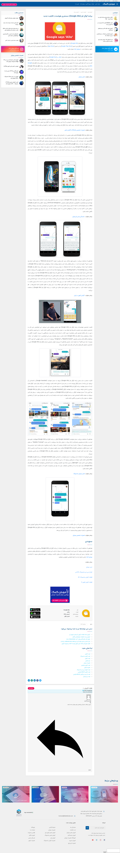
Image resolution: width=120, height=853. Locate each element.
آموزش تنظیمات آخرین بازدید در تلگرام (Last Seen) (16, 800)
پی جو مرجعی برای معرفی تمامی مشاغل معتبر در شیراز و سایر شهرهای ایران (10, 29)
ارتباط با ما (32, 830)
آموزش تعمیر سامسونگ (50, 835)
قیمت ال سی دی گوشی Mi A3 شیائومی (81, 674)
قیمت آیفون (87, 658)
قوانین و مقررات (31, 833)
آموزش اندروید (102, 1)
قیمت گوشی (87, 654)
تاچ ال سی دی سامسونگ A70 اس (83, 572)
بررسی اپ (90, 1)
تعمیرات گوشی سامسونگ (49, 841)
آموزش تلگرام (32, 835)
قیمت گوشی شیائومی (85, 665)
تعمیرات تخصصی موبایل (17, 55)
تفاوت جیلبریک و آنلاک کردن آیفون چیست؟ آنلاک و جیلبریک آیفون (76, 644)
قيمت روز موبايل (86, 676)
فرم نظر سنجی (31, 838)
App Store (51, 46)
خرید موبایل (89, 567)
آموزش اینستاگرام (72, 835)
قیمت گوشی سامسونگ (85, 656)
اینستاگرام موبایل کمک (14, 49)
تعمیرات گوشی (87, 667)
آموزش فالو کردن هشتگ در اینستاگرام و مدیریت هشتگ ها (105, 35)
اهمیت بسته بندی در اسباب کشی (11, 40)
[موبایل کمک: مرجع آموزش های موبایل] (109, 4)
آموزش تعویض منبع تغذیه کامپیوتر (11, 18)
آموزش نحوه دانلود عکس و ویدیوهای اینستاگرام (105, 29)
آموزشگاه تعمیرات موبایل (70, 838)
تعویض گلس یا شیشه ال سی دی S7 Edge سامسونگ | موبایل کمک (11, 60)
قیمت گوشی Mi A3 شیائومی (84, 672)
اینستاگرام (94, 1)
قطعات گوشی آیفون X (86, 582)
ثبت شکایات (73, 830)
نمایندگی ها (73, 827)
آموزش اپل (108, 1)
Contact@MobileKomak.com (66, 816)
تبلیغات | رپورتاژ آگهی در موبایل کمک (87, 4)
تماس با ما (77, 4)
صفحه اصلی (97, 4)
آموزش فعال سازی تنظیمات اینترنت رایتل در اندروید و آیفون (75, 799)
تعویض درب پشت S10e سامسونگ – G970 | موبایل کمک (11, 77)
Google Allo (74, 43)
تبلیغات (86, 1)
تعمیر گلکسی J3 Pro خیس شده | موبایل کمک (11, 72)
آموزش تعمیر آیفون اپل (50, 833)
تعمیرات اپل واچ (72, 843)
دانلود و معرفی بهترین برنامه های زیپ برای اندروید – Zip (105, 18)
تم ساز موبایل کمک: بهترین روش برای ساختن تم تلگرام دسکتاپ (105, 40)
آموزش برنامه (76, 12)
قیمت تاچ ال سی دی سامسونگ (83, 670)
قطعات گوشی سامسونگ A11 (85, 577)
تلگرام (98, 1)
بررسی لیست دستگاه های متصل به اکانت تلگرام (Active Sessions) (104, 799)
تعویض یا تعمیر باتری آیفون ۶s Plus (11, 66)
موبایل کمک (83, 624)
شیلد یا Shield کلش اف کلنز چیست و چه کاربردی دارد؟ (105, 23)
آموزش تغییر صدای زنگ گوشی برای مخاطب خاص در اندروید (45, 799)
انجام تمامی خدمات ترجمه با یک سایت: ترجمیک (10, 23)
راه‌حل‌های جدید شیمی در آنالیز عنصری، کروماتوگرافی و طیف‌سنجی (10, 35)
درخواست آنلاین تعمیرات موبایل (9, 4)
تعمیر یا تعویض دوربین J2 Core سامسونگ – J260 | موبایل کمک (11, 83)
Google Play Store (66, 46)
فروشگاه (33, 827)
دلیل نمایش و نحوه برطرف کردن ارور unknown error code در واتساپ (75, 641)
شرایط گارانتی (52, 827)
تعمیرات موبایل (87, 663)
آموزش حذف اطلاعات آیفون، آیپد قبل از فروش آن (79, 635)
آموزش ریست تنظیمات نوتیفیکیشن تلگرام (81, 637)
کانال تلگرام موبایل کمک (107, 49)
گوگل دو (59, 57)
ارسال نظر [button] (31, 688)
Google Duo (53, 57)
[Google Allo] (35, 613)
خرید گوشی (87, 661)
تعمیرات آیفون (31, 841)
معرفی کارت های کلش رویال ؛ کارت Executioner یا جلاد (78, 639)
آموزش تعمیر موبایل (71, 833)
